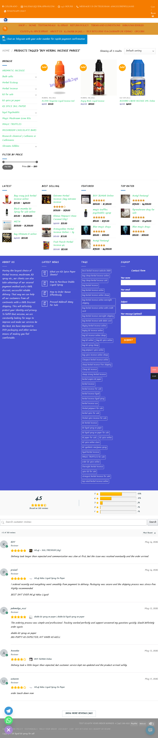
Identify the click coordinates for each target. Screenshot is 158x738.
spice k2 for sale (89, 471)
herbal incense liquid (90, 394)
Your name (125, 278)
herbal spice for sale (90, 413)
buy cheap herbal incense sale (94, 280)
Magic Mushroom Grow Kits (16, 118)
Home (6, 51)
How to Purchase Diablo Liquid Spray (62, 284)
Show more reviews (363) (79, 713)
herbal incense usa (90, 403)
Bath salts (7, 77)
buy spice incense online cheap (95, 355)
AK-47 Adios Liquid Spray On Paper (49, 578)
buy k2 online (87, 340)
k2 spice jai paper (11, 101)
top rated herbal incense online (95, 481)
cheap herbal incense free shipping (96, 365)
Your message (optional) (131, 314)
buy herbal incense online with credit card (97, 310)
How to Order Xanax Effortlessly (60, 294)
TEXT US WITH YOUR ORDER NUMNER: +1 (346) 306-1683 (104, 723)
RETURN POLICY (79, 25)
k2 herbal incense (89, 423)
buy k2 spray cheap (90, 345)
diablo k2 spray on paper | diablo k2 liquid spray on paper (59, 617)
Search (152, 522)
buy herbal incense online (93, 290)
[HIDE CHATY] (8, 730)
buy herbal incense (90, 285)
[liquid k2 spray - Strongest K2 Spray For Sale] (6, 20)
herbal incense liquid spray (93, 399)
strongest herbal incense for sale (96, 476)
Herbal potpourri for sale (92, 408)
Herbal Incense (10, 89)
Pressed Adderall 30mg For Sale (61, 304)
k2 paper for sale (89, 437)
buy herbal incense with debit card (96, 321)
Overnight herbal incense (92, 467)
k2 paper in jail (73, 31)
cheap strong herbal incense (94, 374)
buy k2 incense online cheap (94, 335)
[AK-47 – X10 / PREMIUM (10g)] (31, 550)
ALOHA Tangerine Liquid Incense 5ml (58, 101)
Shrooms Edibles (133, 25)
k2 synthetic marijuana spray (94, 447)
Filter (8, 167)
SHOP (22, 25)
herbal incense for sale (91, 389)
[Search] (5, 28)
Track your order (48, 729)
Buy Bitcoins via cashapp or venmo (110, 31)
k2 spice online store (91, 442)
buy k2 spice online (104, 340)
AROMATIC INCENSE (13, 71)
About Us (56, 31)
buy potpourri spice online (93, 350)
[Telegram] (8, 711)
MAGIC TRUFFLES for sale (93, 457)
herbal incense (88, 384)
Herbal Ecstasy (10, 83)
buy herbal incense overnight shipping (98, 316)
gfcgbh (139, 31)
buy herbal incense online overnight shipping (97, 302)
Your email (125, 290)
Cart (71, 729)
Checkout (63, 729)
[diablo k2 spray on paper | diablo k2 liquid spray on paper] (31, 617)
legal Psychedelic (11, 112)
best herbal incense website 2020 (96, 271)
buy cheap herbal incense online (95, 276)
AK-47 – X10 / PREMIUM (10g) (47, 550)
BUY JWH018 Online (43, 659)
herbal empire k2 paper (91, 379)
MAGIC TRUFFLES (11, 124)
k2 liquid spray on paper (92, 428)
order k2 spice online (91, 462)
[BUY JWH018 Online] (31, 659)
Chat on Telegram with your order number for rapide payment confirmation (46, 39)
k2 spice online (105, 437)
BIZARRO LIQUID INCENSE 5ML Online (137, 101)
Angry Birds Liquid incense (92, 101)
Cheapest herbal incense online (95, 360)
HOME (32, 25)
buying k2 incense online (92, 330)
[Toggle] (36, 77)
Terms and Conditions (105, 25)
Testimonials (46, 25)
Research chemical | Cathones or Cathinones (19, 138)
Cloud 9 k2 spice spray (34, 31)
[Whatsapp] (8, 720)
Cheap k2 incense (89, 369)
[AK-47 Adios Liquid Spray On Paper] (31, 578)
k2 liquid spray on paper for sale (95, 433)
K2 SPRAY (63, 25)
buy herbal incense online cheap (95, 295)
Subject (124, 302)
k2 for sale (7, 95)
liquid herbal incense (90, 452)
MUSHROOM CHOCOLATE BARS (19, 130)
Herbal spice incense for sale (94, 418)
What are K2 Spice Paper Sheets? (62, 273)
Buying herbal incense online (94, 326)
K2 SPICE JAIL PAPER (14, 106)
